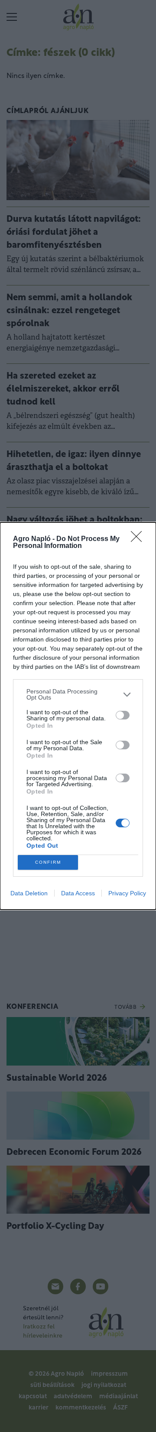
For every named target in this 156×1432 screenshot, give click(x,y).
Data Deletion (29, 893)
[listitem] (78, 694)
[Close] (139, 539)
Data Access (78, 893)
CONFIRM (48, 862)
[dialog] (78, 716)
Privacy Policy (127, 893)
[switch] (123, 715)
